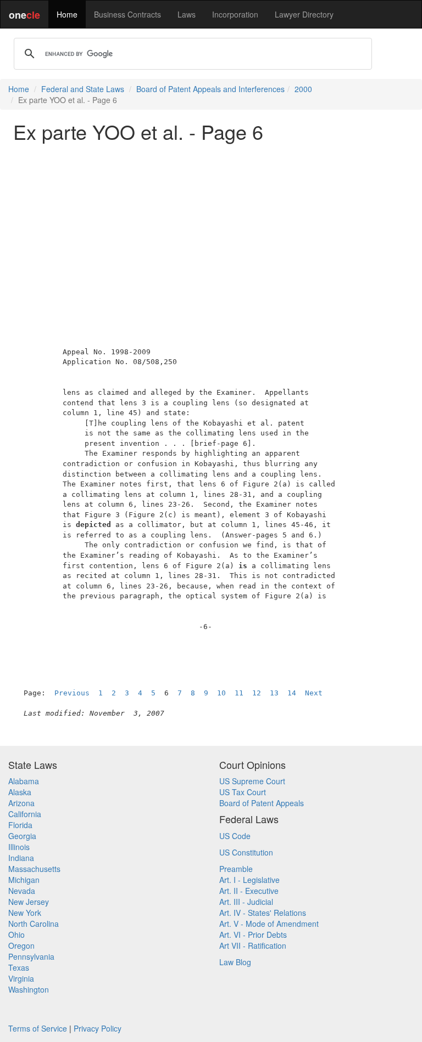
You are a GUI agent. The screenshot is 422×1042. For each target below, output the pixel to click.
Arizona (21, 802)
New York (24, 912)
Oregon (21, 945)
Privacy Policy (97, 1028)
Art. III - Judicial (246, 901)
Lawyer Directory (304, 14)
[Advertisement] (211, 227)
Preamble (236, 868)
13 (274, 693)
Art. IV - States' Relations (262, 912)
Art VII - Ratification (252, 945)
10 (221, 693)
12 (256, 693)
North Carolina (33, 923)
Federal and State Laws (82, 88)
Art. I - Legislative (249, 879)
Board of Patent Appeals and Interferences (210, 88)
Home (67, 14)
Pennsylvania (31, 956)
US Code (235, 835)
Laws (186, 14)
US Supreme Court (252, 780)
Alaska (19, 791)
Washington (28, 989)
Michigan (24, 879)
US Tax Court (242, 791)
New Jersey (28, 901)
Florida (20, 824)
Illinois (19, 846)
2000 (303, 88)
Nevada (21, 890)
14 (291, 693)
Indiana (21, 857)
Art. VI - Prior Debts (253, 934)
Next (314, 693)
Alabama (23, 780)
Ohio (16, 934)
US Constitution (246, 852)
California (24, 813)
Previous (72, 693)
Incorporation (235, 14)
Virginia (21, 978)
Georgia (22, 835)
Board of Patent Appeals (261, 802)
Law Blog (235, 961)
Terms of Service (37, 1028)
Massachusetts (34, 868)
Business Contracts (127, 14)
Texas (18, 967)
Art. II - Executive (249, 890)
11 (239, 693)
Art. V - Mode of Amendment (269, 923)
